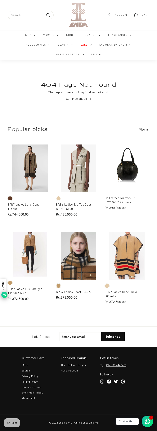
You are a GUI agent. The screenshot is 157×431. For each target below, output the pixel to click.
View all (144, 129)
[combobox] (31, 15)
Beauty (64, 44)
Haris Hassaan (68, 54)
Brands (91, 35)
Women (49, 35)
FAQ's (25, 365)
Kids (70, 35)
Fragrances (118, 35)
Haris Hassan (69, 370)
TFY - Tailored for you (73, 365)
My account (28, 398)
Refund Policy (30, 381)
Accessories (36, 44)
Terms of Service (31, 387)
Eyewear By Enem (113, 44)
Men (29, 35)
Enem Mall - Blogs (32, 392)
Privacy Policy (30, 376)
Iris (94, 54)
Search (26, 370)
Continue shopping (78, 98)
